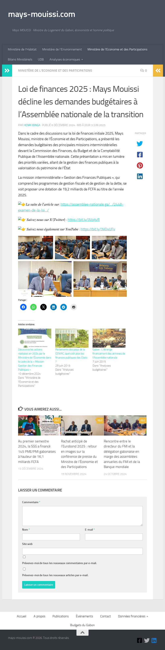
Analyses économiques (65, 59)
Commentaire (31, 502)
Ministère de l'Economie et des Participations (55, 70)
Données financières (131, 616)
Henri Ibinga (32, 125)
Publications (61, 616)
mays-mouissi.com (41, 14)
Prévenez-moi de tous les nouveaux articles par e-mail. (55, 575)
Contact (105, 616)
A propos (39, 616)
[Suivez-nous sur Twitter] (147, 640)
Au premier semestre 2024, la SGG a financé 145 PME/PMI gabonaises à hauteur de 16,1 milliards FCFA (37, 451)
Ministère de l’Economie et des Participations (117, 49)
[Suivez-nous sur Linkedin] (154, 640)
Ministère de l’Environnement (62, 49)
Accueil (21, 616)
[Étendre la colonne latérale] (7, 71)
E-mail (90, 529)
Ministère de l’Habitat (22, 49)
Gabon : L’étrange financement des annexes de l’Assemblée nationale (109, 353)
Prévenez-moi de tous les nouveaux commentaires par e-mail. (59, 563)
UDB (41, 59)
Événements (84, 616)
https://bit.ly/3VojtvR (84, 219)
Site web (27, 544)
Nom (26, 529)
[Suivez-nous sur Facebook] (139, 640)
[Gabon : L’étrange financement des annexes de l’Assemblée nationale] (109, 338)
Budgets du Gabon (82, 625)
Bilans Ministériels (20, 59)
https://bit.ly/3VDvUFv (98, 229)
